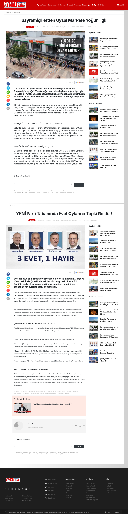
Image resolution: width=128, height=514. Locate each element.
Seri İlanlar (89, 495)
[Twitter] (9, 489)
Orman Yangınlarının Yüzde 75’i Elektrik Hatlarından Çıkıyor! (109, 118)
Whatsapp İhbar (27, 498)
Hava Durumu (90, 484)
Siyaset (70, 5)
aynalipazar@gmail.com (35, 427)
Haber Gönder (26, 500)
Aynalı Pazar (41, 5)
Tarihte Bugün (90, 490)
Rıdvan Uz (18, 344)
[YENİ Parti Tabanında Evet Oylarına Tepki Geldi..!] (45, 246)
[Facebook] (6, 489)
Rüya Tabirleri (111, 490)
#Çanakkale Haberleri (28, 391)
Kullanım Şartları (27, 496)
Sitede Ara (110, 484)
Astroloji (109, 493)
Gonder (78, 185)
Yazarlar (51, 487)
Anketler (109, 486)
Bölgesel (95, 5)
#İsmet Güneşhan (72, 391)
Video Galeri (52, 483)
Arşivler (51, 490)
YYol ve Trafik (90, 486)
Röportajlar (86, 5)
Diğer (102, 5)
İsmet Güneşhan (21, 361)
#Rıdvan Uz (50, 391)
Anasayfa (9, 12)
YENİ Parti (36, 351)
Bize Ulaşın (52, 498)
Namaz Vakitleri (91, 488)
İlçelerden (61, 5)
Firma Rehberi (90, 497)
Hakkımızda (8, 496)
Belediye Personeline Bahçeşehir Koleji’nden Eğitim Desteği (108, 64)
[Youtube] (16, 489)
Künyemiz (51, 494)
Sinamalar (89, 493)
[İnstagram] (13, 489)
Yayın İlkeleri (9, 498)
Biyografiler (110, 488)
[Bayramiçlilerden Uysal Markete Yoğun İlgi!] (45, 55)
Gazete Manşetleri (92, 500)
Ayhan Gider (19, 339)
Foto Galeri (52, 479)
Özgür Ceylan (20, 351)
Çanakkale (52, 5)
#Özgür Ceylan (60, 391)
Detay (108, 512)
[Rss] (23, 489)
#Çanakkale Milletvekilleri (31, 393)
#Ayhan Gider (40, 391)
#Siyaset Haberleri (64, 393)
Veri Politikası (9, 500)
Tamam (116, 512)
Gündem (77, 5)
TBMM (72, 328)
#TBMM (16, 391)
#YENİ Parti (17, 393)
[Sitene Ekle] (30, 489)
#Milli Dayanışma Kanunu (48, 393)
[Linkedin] (19, 489)
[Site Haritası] (27, 489)
